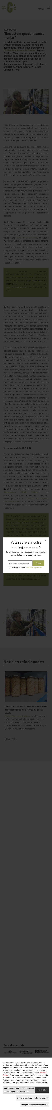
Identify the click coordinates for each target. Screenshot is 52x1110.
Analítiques (11, 1092)
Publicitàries (24, 1092)
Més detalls (41, 1090)
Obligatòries (29, 1088)
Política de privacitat (34, 567)
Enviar (38, 563)
